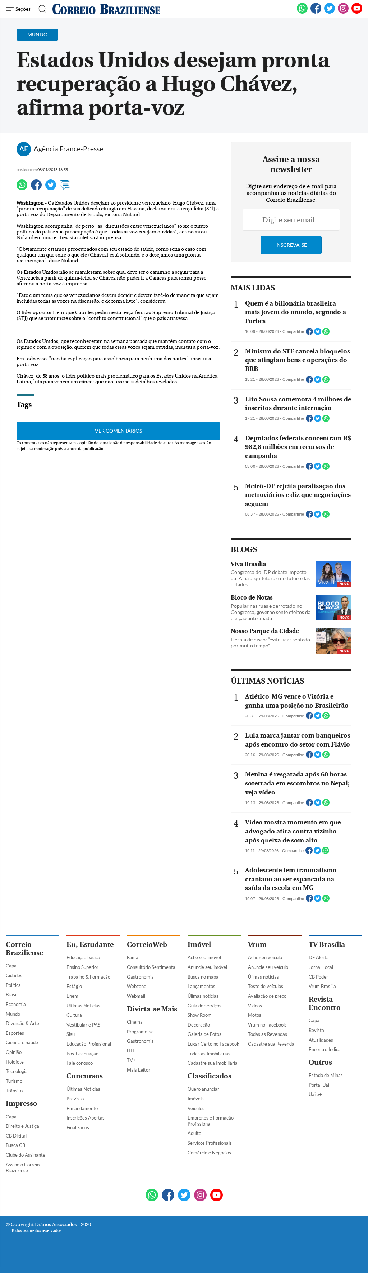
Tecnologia (17, 1071)
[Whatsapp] (22, 188)
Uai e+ (315, 1094)
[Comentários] (65, 188)
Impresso (21, 1103)
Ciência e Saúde (22, 1042)
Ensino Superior (82, 967)
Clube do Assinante (25, 1155)
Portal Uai (319, 1085)
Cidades (14, 975)
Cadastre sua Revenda (271, 1044)
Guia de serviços (204, 1006)
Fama (132, 957)
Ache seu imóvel (204, 957)
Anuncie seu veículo (268, 967)
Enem (72, 996)
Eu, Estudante (90, 944)
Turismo (14, 1081)
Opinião (14, 1052)
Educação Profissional (88, 1044)
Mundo (13, 1014)
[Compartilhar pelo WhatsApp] (326, 333)
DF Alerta (319, 957)
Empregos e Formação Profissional (211, 1121)
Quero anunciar (203, 1089)
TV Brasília (327, 944)
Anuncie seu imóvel (207, 967)
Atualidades (321, 1040)
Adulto (194, 1133)
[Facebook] (315, 12)
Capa (11, 966)
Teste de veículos (265, 986)
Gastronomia (140, 977)
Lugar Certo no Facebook (213, 1044)
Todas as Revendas (267, 1034)
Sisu (70, 1034)
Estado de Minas (326, 1075)
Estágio (74, 986)
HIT (131, 1051)
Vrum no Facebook (267, 1025)
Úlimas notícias (203, 996)
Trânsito (14, 1091)
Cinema (135, 1022)
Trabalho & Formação (88, 977)
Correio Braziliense (24, 948)
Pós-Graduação (82, 1053)
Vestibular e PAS (83, 1025)
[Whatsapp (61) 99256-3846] (302, 12)
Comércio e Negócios (209, 1153)
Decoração (199, 1025)
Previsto (75, 1098)
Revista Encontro (325, 1003)
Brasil (11, 994)
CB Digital (16, 1136)
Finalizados (77, 1127)
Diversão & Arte (22, 1023)
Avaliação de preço (267, 996)
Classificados (209, 1076)
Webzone (136, 986)
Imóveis (196, 1098)
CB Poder (318, 977)
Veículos (196, 1108)
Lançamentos (201, 986)
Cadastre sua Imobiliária (213, 1063)
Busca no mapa (203, 977)
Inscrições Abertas (85, 1118)
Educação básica (83, 957)
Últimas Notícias (83, 1006)
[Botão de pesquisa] (40, 9)
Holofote (15, 1062)
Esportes (15, 1033)
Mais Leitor (138, 1070)
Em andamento (82, 1108)
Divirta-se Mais (152, 1009)
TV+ (131, 1060)
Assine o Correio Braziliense (23, 1168)
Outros (320, 1062)
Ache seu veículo (265, 957)
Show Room (200, 1015)
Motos (254, 1015)
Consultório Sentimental (151, 967)
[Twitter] (50, 188)
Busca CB (15, 1145)
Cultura (74, 1015)
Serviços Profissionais (210, 1143)
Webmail (136, 996)
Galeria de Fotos (204, 1034)
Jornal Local (321, 967)
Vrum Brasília (322, 986)
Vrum (257, 944)
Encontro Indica (325, 1049)
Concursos (84, 1076)
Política (13, 985)
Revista (316, 1030)
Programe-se (140, 1031)
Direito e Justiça (22, 1126)
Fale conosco (79, 1063)
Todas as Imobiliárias (209, 1053)
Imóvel (199, 944)
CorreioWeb (147, 944)
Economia (16, 1004)
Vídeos (255, 1006)
